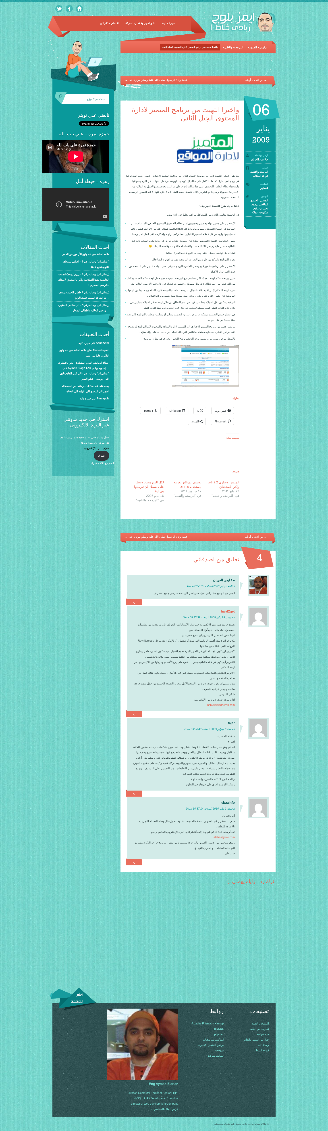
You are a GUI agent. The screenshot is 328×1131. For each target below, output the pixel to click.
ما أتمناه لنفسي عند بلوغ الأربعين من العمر (85, 254)
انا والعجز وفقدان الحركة (140, 23)
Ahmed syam (100, 350)
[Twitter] (59, 8)
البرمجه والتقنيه (233, 47)
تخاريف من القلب (259, 1028)
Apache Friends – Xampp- (207, 1023)
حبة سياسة (263, 1034)
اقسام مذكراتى (109, 23)
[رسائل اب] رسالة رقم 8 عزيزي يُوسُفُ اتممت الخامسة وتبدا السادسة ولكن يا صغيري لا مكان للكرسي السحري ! (83, 280)
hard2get (228, 611)
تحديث (264, 208)
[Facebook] (69, 8)
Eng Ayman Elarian (163, 1084)
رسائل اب (263, 1045)
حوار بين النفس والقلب (256, 1039)
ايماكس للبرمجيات (213, 1039)
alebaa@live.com (224, 837)
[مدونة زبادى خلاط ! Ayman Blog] (243, 22)
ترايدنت (219, 1050)
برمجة (254, 204)
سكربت (263, 212)
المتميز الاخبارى (259, 200)
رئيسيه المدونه (257, 47)
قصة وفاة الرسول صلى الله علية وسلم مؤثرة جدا (156, 80)
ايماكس (263, 204)
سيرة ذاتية (168, 23)
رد (134, 602)
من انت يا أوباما (256, 80)
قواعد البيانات (260, 175)
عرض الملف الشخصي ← (164, 1109)
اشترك (101, 455)
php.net (219, 1034)
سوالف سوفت (216, 1055)
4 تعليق (264, 188)
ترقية (256, 208)
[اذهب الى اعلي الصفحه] (73, 999)
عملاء (255, 212)
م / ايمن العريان (259, 159)
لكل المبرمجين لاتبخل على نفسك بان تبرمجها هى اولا (149, 487)
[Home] (79, 8)
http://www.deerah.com (221, 705)
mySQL (219, 1028)
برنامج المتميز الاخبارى (211, 1045)
